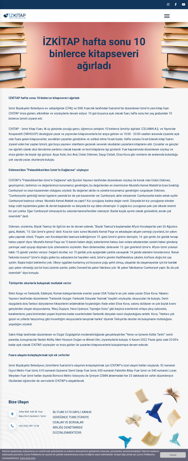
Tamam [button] (172, 455)
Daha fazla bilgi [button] (27, 458)
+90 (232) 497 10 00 (29, 426)
